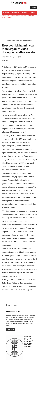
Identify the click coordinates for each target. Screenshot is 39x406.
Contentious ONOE (13, 311)
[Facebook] (10, 297)
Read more (11, 329)
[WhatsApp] (18, 297)
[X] (14, 297)
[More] (36, 297)
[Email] (27, 297)
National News (6, 15)
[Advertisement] (19, 385)
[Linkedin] (23, 297)
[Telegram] (31, 297)
